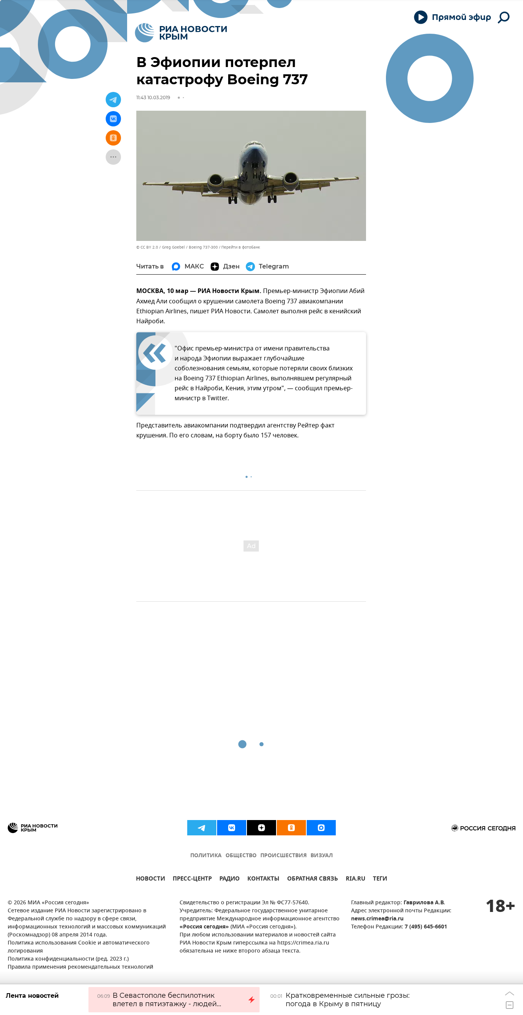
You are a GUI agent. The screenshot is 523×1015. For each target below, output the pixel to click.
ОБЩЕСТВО (241, 855)
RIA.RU (355, 879)
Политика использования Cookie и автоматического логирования (79, 947)
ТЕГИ (380, 879)
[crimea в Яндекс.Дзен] (261, 827)
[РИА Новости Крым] (181, 32)
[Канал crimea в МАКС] (321, 827)
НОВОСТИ (150, 879)
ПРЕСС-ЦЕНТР (192, 879)
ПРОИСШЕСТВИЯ (283, 855)
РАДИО (229, 879)
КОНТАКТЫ (263, 879)
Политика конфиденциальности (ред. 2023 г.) (68, 959)
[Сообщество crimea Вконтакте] (231, 827)
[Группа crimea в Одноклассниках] (291, 827)
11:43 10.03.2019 (153, 97)
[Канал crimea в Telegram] (201, 827)
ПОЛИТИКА (206, 855)
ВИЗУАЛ (322, 855)
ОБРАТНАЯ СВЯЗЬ (312, 879)
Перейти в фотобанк (240, 247)
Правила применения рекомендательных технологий (80, 967)
